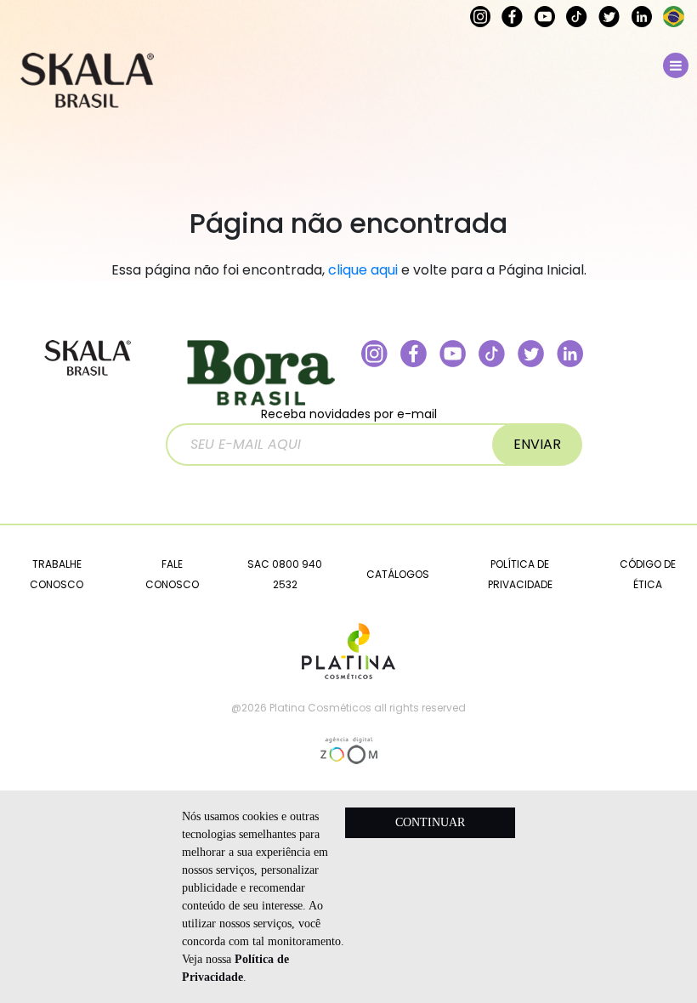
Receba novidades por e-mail (349, 413)
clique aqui (363, 270)
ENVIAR (537, 444)
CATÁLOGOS (397, 574)
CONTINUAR (430, 822)
